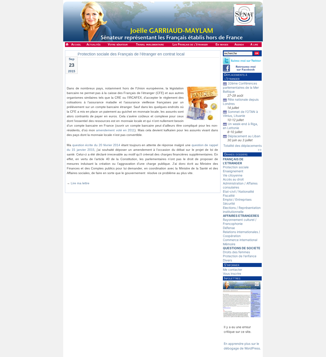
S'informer (231, 265)
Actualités (93, 44)
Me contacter (232, 269)
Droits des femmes (236, 252)
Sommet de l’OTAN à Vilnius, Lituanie (240, 114)
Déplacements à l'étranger (235, 77)
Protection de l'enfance (239, 256)
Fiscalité (229, 195)
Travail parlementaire (150, 44)
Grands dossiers (235, 154)
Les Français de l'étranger (190, 44)
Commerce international (240, 240)
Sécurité (229, 203)
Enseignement (233, 171)
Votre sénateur (118, 44)
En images (222, 44)
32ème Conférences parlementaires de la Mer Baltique (241, 87)
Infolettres (232, 278)
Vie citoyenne (232, 175)
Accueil (76, 44)
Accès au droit (233, 179)
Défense (229, 228)
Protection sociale (236, 167)
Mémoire (229, 244)
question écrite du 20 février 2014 (96, 145)
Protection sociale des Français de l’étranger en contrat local (131, 54)
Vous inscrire (232, 273)
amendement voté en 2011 (115, 130)
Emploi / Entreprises (237, 199)
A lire (254, 44)
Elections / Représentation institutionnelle (242, 210)
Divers (227, 260)
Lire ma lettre (80, 183)
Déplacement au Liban (244, 136)
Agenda (239, 44)
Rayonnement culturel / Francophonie (239, 222)
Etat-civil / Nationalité (238, 191)
